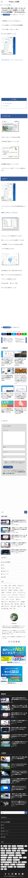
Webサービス (6, 571)
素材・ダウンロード (5, 606)
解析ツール (20, 606)
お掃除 (2, 592)
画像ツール (22, 604)
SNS (10, 587)
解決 (25, 606)
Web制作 (10, 590)
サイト (4, 457)
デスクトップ (22, 594)
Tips (3, 568)
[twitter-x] (11, 642)
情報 (12, 604)
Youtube (21, 590)
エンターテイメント (22, 592)
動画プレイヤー (4, 601)
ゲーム (8, 594)
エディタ (14, 592)
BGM (10, 585)
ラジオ (7, 599)
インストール (8, 103)
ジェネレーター (15, 594)
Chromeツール (15, 14)
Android (5, 585)
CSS (2, 587)
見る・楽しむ (13, 606)
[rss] (19, 874)
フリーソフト (6, 574)
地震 (2, 604)
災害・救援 (16, 604)
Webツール (18, 587)
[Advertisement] (14, 79)
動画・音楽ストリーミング (14, 601)
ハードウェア (10, 597)
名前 (4, 447)
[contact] (19, 642)
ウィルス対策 (8, 592)
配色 (11, 608)
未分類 (4, 577)
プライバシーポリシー (20, 876)
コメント (5, 430)
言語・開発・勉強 (4, 608)
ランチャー (12, 599)
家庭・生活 (7, 604)
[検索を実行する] (25, 512)
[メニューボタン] (1, 1)
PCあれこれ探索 (14, 1)
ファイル (17, 597)
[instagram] (14, 642)
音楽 (14, 608)
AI (1, 585)
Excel (6, 587)
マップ (2, 599)
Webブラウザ (4, 590)
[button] (3, 334)
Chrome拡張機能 (6, 14)
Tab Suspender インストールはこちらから (12, 59)
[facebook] (9, 642)
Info (3, 565)
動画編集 (23, 601)
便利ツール (18, 599)
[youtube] (16, 642)
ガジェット (3, 594)
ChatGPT (14, 585)
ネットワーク (4, 597)
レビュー (7, 105)
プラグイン (22, 597)
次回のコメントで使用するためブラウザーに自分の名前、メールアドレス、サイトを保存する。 (14, 462)
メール (5, 452)
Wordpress (16, 590)
